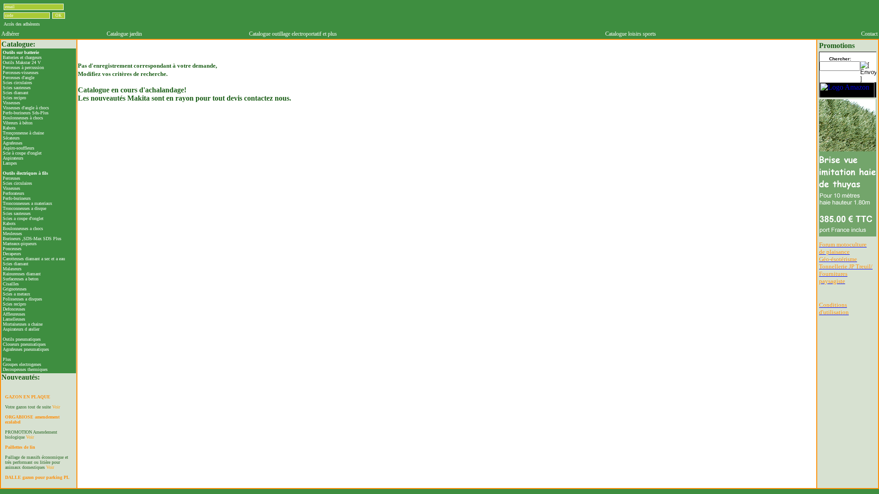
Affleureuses (14, 314)
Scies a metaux (16, 293)
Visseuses (11, 102)
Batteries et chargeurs (22, 57)
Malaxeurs (12, 268)
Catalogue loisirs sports (630, 34)
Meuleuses (12, 233)
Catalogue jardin (124, 34)
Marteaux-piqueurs (20, 243)
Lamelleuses (14, 319)
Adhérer (10, 34)
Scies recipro (14, 97)
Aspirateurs (13, 158)
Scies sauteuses (17, 87)
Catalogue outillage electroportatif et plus (293, 34)
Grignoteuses (15, 288)
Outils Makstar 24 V (22, 62)
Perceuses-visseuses (20, 72)
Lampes (10, 163)
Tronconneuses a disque (24, 208)
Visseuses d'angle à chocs (26, 107)
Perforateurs (13, 193)
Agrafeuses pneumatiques (26, 349)
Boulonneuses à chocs (23, 117)
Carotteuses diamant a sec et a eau (34, 258)
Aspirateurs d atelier (21, 329)
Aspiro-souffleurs (18, 147)
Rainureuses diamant (22, 273)
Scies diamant (15, 92)
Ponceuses (12, 248)
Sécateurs (11, 137)
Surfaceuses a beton (20, 278)
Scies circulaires (17, 82)
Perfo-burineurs (17, 198)
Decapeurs (12, 253)
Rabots (9, 127)
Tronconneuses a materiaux (27, 203)
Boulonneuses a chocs (23, 228)
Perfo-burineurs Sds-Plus (26, 112)
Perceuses (11, 178)
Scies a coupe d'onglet (23, 218)
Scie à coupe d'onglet (22, 153)
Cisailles (11, 283)
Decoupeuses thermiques (25, 369)
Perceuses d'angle (18, 77)
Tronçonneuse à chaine (23, 132)
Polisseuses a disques (22, 298)
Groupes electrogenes (22, 364)
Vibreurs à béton (18, 122)
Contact (869, 34)
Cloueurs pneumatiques (24, 344)
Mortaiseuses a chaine (23, 324)
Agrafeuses (12, 142)
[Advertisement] (492, 15)
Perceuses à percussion (23, 67)
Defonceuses (14, 308)
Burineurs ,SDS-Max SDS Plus (32, 238)
